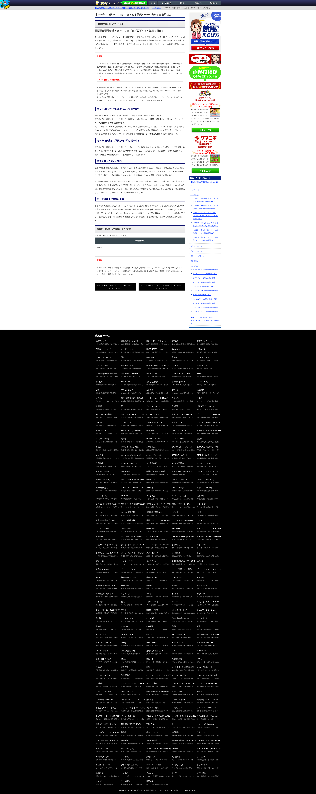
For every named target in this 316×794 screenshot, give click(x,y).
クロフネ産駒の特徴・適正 (202, 295)
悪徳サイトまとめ (196, 251)
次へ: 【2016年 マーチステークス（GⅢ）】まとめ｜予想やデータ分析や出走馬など (161, 286)
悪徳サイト (198, 3)
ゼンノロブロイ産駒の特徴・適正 (204, 303)
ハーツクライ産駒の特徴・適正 (203, 286)
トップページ (194, 190)
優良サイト (183, 3)
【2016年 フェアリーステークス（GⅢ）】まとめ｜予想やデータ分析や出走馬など (205, 216)
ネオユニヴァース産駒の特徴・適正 (205, 299)
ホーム (153, 3)
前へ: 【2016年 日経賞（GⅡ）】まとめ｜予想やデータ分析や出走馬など (115, 286)
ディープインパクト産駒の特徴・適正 (205, 270)
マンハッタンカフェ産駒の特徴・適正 (205, 291)
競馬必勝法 (194, 261)
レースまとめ (166, 3)
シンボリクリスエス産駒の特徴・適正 (205, 312)
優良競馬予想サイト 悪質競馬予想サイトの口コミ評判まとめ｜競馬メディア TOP (122, 8)
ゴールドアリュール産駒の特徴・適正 (205, 307)
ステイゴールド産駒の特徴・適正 (204, 282)
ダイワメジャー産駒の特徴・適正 (204, 278)
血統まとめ (213, 3)
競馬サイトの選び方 (197, 256)
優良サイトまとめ (196, 246)
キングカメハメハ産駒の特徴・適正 (205, 274)
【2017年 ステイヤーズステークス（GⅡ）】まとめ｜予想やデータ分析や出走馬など (205, 320)
